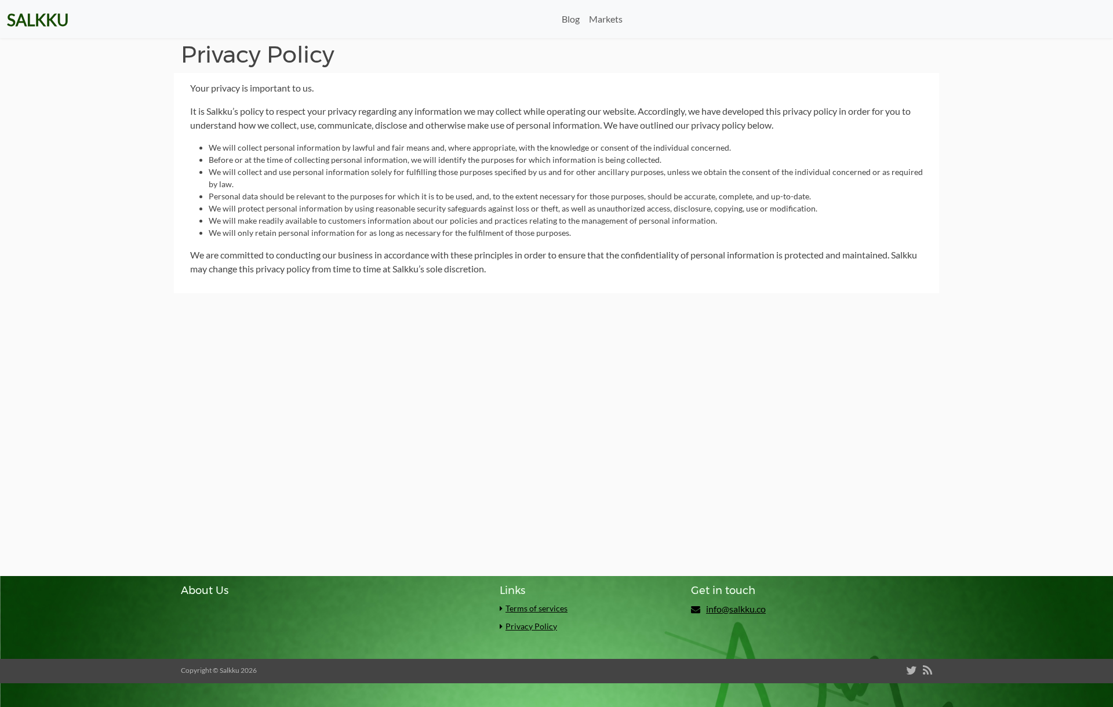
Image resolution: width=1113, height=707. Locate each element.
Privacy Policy (531, 626)
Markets (606, 18)
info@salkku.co (736, 608)
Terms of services (536, 608)
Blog (571, 18)
